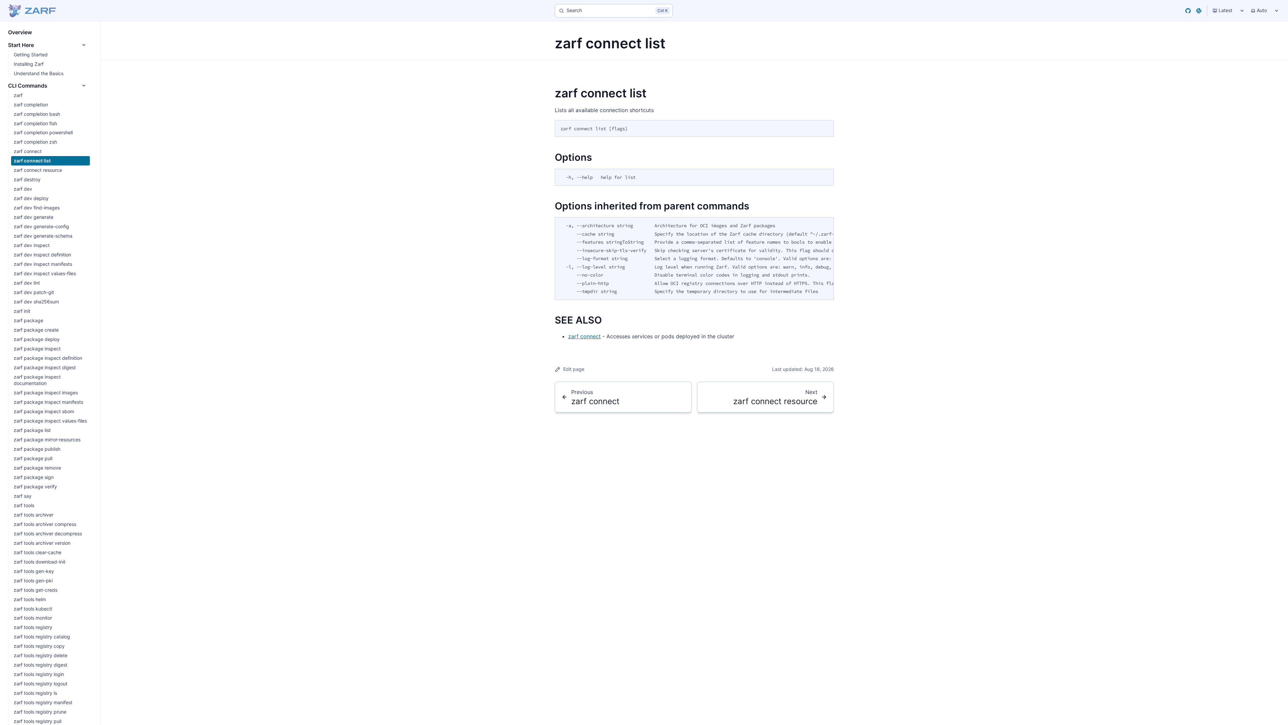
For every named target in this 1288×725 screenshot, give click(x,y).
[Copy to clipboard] (825, 128)
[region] (694, 258)
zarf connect (584, 336)
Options (573, 157)
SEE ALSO (578, 320)
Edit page (573, 369)
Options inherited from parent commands (652, 206)
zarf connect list (600, 93)
